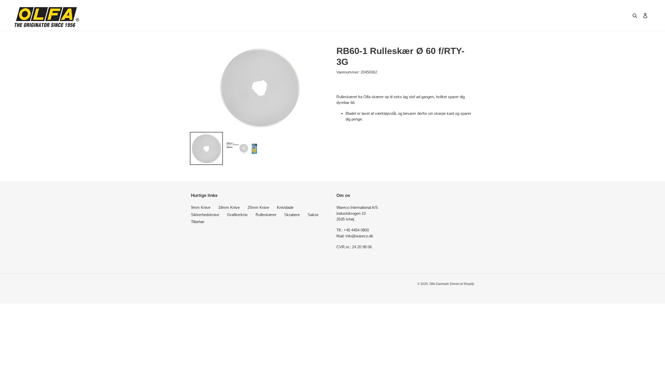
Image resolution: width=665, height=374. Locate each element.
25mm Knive (258, 207)
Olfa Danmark (439, 284)
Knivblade (285, 207)
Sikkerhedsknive (205, 214)
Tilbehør (197, 221)
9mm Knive (200, 207)
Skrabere (292, 214)
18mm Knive (229, 207)
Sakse (313, 214)
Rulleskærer (266, 214)
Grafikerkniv (237, 214)
